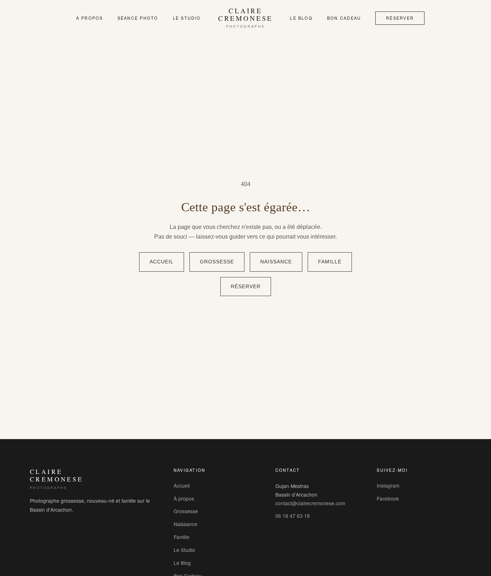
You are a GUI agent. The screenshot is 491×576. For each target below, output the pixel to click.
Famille (329, 261)
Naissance (276, 261)
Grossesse (217, 261)
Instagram (388, 485)
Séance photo (138, 18)
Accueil (162, 261)
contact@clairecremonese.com (310, 503)
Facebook (388, 498)
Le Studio (187, 18)
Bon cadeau (344, 18)
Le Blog (301, 18)
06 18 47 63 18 (292, 515)
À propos (89, 18)
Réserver (400, 18)
